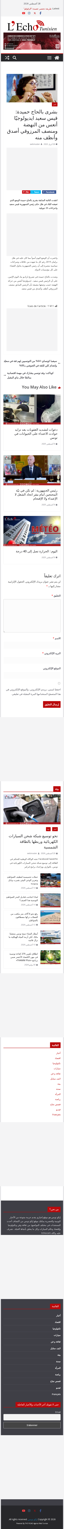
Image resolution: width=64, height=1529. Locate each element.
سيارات (57, 1068)
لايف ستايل (55, 1078)
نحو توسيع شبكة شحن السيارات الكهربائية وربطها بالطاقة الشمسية (33, 841)
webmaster (35, 144)
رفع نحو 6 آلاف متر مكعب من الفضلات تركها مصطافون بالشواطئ (24, 917)
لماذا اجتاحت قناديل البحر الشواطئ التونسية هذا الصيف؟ (22, 898)
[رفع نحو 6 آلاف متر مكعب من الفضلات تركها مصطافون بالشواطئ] (50, 919)
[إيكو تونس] (57, 57)
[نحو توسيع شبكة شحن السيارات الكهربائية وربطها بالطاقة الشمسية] (32, 809)
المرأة (58, 1094)
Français (56, 1114)
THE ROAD (29, 1523)
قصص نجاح (55, 1104)
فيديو (58, 1109)
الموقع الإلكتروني (52, 668)
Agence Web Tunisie (41, 1523)
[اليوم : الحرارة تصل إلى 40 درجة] (32, 518)
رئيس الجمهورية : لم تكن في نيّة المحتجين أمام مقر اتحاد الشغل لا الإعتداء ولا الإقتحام (36, 494)
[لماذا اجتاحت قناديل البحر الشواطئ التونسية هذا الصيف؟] (50, 900)
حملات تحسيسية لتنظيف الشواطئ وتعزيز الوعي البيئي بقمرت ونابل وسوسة (22, 880)
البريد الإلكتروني (51, 653)
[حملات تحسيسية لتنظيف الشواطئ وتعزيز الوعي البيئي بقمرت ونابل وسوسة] (50, 882)
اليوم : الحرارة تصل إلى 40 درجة (36, 551)
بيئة (48, 829)
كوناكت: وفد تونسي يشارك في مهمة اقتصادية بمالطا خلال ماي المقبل (30, 375)
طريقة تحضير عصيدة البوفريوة (37, 8)
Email (58, 1412)
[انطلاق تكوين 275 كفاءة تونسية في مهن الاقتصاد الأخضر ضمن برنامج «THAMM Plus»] (50, 959)
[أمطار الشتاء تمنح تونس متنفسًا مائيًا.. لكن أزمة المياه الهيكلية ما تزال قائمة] (50, 939)
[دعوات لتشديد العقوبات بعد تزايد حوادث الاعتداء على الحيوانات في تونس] (32, 396)
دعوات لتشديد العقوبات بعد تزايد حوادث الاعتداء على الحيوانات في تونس (35, 433)
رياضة (58, 1099)
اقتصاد (58, 1058)
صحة (58, 1088)
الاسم (57, 638)
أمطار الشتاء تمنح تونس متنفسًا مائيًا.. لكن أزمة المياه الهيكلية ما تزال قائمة (23, 937)
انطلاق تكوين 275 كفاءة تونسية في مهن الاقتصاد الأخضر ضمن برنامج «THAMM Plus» (23, 957)
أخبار (54, 104)
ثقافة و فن (56, 1073)
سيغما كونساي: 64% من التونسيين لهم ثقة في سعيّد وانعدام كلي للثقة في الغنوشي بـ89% (30, 363)
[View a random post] (7, 57)
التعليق (56, 595)
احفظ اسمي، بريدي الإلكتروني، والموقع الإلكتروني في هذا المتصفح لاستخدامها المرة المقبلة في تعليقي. (33, 692)
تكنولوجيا (57, 1063)
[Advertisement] (32, 169)
